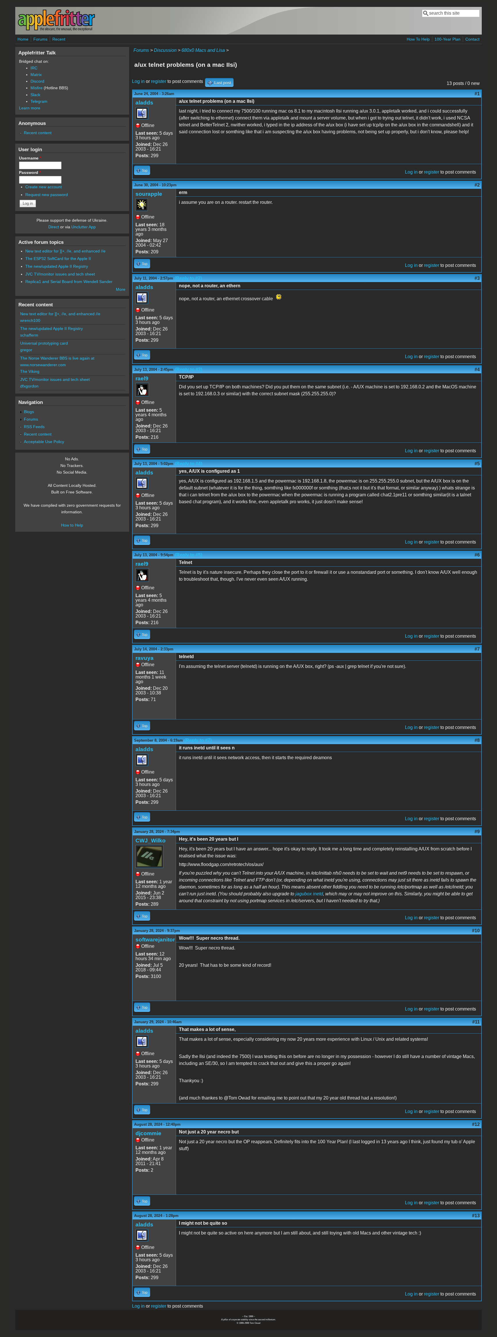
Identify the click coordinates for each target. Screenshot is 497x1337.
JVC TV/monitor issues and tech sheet (60, 274)
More (120, 289)
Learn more (29, 108)
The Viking (29, 371)
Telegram (38, 101)
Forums (40, 39)
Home (23, 39)
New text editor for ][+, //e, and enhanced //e (65, 251)
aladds (144, 103)
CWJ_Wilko (150, 840)
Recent (58, 39)
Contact (472, 39)
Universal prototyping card (44, 343)
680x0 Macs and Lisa (203, 50)
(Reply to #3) (188, 369)
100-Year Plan (447, 39)
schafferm (29, 335)
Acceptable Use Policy (44, 441)
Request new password (46, 194)
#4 (477, 369)
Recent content (37, 132)
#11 (476, 1021)
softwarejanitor (155, 940)
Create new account (43, 187)
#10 (476, 930)
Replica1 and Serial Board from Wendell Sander (68, 281)
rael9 (141, 378)
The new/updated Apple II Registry (56, 266)
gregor (26, 349)
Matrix (36, 74)
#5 (477, 463)
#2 (477, 185)
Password (30, 172)
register (158, 81)
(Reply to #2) (188, 278)
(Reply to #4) (188, 463)
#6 (477, 554)
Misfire (36, 88)
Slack (35, 94)
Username (30, 158)
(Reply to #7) (198, 740)
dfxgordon (29, 386)
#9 (477, 831)
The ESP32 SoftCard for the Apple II (58, 258)
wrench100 (30, 320)
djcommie (148, 1133)
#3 (477, 278)
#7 (477, 649)
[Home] (56, 29)
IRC (33, 68)
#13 (476, 1215)
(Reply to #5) (188, 554)
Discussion (165, 50)
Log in (138, 81)
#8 (477, 740)
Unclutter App (83, 227)
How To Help (418, 39)
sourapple (148, 194)
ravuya (144, 658)
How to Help (72, 525)
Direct (53, 227)
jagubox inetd (309, 893)
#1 (477, 93)
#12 (476, 1124)
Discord (37, 81)
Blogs (29, 411)
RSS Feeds (34, 426)
